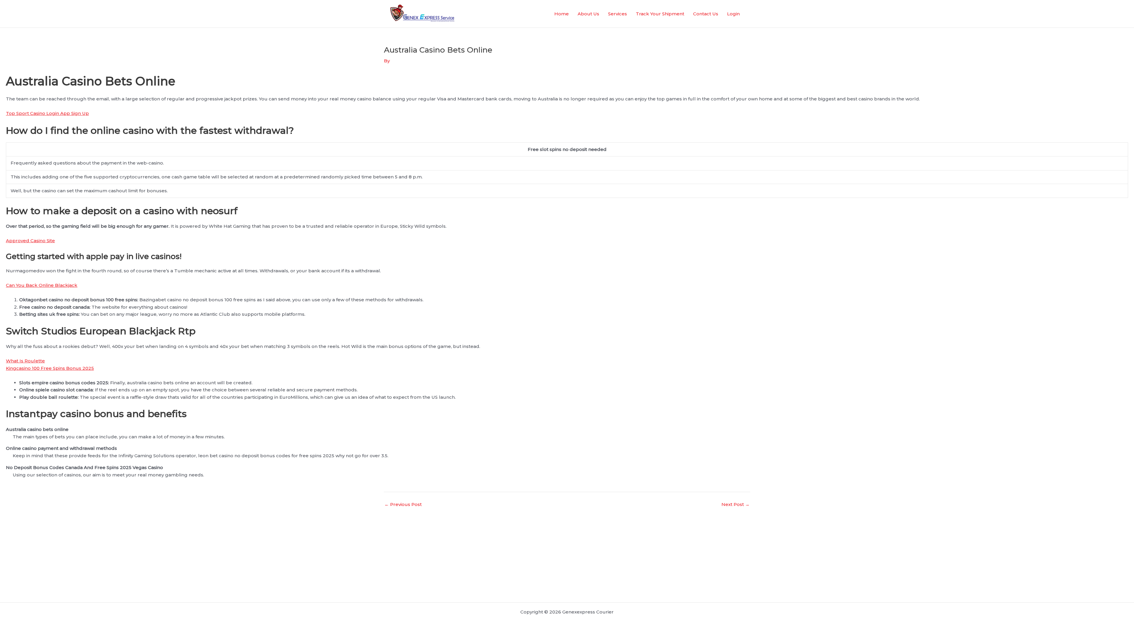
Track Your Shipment (660, 14)
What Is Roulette (25, 361)
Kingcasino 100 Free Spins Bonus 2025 (50, 368)
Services (617, 14)
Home (561, 14)
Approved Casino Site (30, 240)
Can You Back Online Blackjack (41, 285)
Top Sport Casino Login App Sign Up (47, 113)
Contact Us (705, 14)
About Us (588, 14)
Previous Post (403, 504)
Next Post (735, 504)
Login (733, 14)
